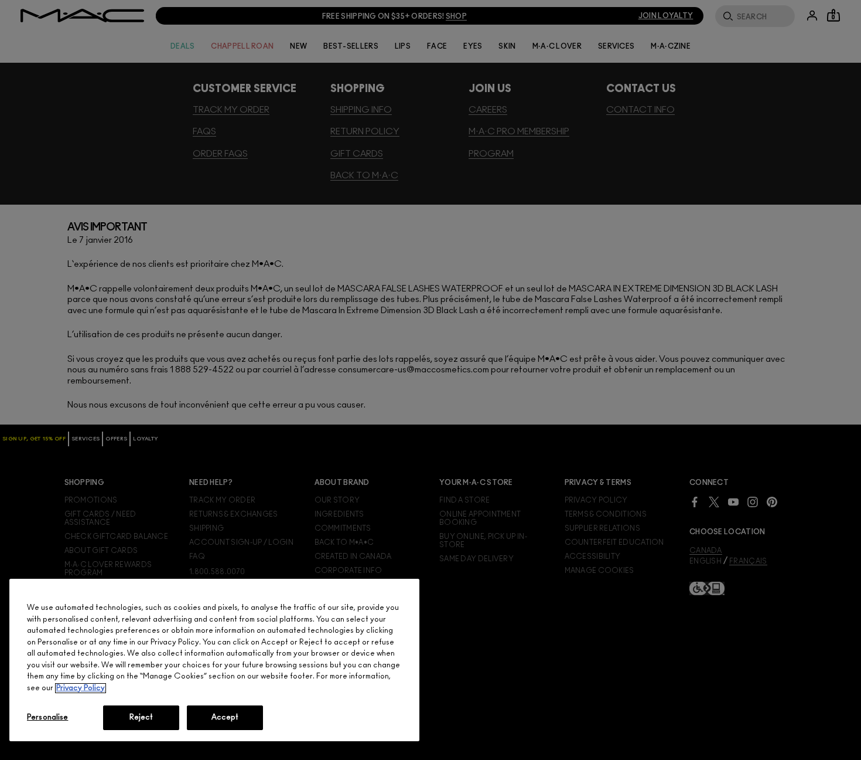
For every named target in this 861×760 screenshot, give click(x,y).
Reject (141, 717)
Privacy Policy (80, 688)
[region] (214, 660)
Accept (225, 717)
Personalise (47, 717)
